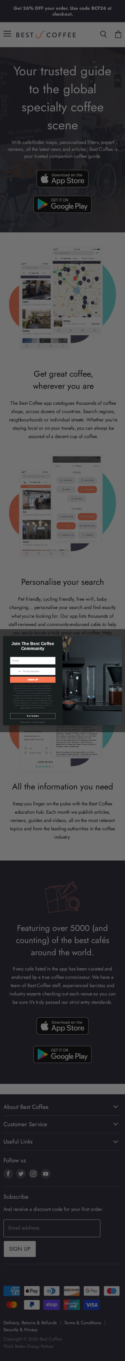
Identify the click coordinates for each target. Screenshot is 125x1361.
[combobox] (15, 671)
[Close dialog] (117, 639)
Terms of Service (39, 722)
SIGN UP (32, 679)
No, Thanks (33, 715)
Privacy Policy (25, 707)
